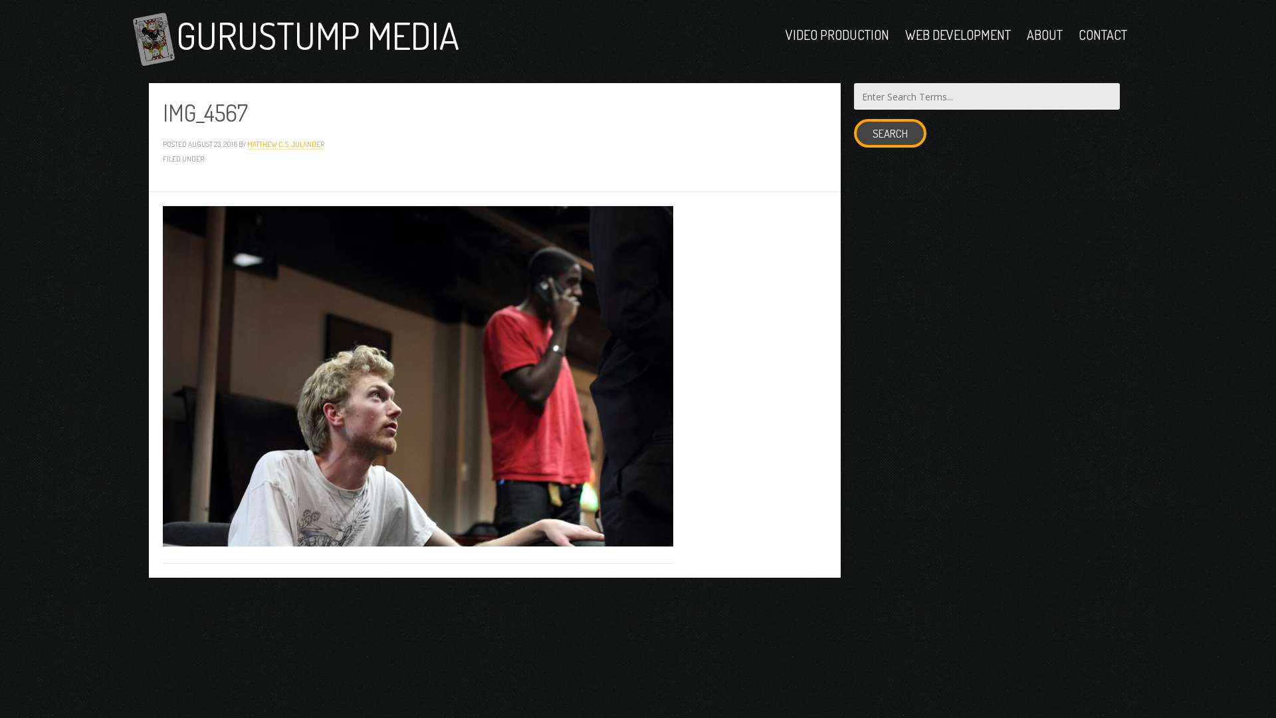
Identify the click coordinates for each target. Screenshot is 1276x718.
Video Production (837, 34)
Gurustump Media (317, 35)
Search (890, 133)
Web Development (958, 34)
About (1045, 34)
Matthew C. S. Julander (285, 144)
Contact (1103, 34)
